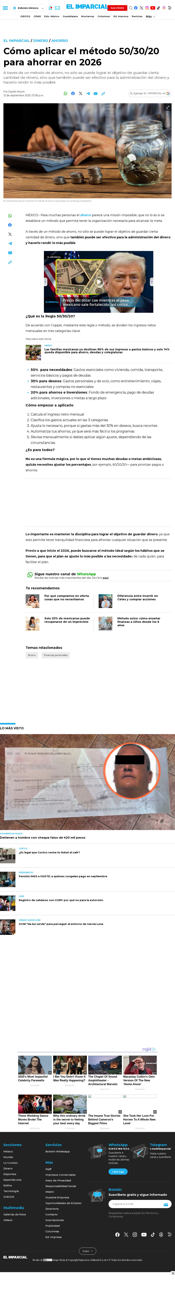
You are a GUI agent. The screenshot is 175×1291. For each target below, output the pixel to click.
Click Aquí (118, 1171)
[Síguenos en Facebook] (136, 7)
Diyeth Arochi (16, 91)
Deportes (9, 1174)
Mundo (8, 1157)
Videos (7, 1220)
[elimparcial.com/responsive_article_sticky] (173, 1273)
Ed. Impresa (120, 16)
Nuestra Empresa (57, 1197)
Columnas (104, 16)
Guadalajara (70, 16)
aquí (106, 577)
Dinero (40, 41)
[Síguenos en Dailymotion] (169, 7)
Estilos (7, 1185)
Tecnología (11, 1191)
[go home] (15, 1257)
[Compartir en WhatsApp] (65, 93)
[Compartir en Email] (95, 93)
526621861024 (119, 1148)
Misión (49, 1191)
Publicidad (52, 1225)
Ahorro (59, 41)
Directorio (52, 1208)
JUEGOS (25, 16)
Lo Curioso (10, 1162)
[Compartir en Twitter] (80, 93)
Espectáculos (12, 1179)
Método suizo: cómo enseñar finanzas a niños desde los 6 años (138, 622)
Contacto (51, 1214)
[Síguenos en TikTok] (158, 7)
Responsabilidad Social (60, 1186)
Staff (48, 1169)
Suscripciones (54, 1220)
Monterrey (87, 16)
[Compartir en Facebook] (73, 93)
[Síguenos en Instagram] (147, 7)
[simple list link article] (87, 783)
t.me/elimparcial (160, 1148)
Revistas (137, 16)
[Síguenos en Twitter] (141, 7)
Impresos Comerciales (60, 1174)
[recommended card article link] (33, 352)
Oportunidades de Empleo (63, 1203)
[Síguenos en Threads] (164, 7)
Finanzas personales (56, 655)
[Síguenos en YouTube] (153, 7)
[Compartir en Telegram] (88, 93)
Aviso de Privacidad (58, 1180)
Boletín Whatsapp (57, 1151)
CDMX (37, 16)
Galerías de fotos (14, 1214)
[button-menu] (5, 8)
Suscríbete (117, 7)
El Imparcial (16, 41)
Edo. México (51, 16)
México (8, 1151)
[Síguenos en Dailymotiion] (170, 1234)
